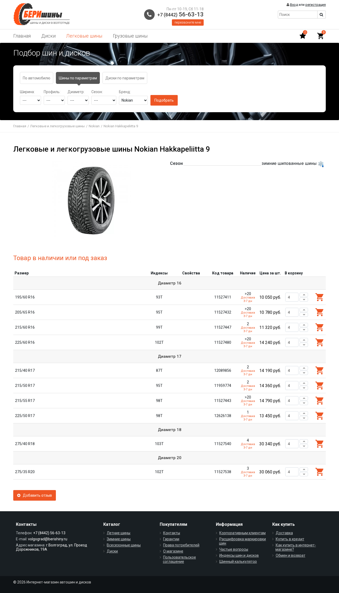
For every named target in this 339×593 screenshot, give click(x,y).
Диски (48, 36)
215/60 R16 (25, 327)
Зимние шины (119, 539)
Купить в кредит (290, 539)
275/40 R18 (25, 444)
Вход (294, 5)
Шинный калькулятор (238, 561)
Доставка (284, 533)
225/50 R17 (25, 416)
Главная (22, 36)
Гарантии (171, 539)
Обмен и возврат (290, 555)
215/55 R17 (25, 401)
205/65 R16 (25, 312)
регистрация (315, 5)
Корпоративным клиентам (242, 533)
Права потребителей (181, 545)
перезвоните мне (188, 22)
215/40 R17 (25, 370)
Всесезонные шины (124, 545)
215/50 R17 (25, 385)
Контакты (171, 533)
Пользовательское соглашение (179, 559)
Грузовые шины (130, 36)
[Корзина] (320, 36)
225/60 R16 (25, 342)
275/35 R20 (25, 472)
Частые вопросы (233, 549)
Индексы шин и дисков (239, 555)
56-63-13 (180, 14)
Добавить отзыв (36, 495)
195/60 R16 (25, 297)
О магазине (173, 551)
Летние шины (118, 533)
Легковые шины (84, 36)
